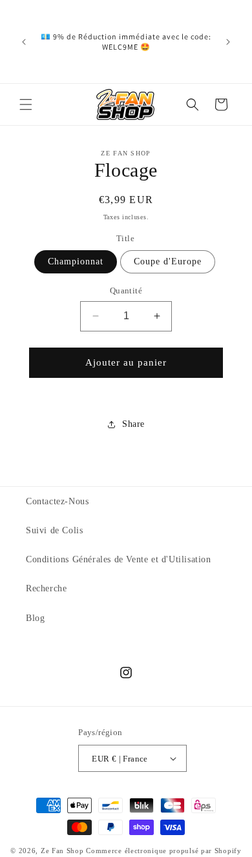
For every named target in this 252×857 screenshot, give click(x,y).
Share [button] (133, 424)
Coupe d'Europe (168, 261)
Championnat (75, 261)
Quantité (126, 290)
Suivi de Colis (54, 530)
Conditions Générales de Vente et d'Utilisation (118, 559)
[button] (26, 104)
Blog (35, 618)
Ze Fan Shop (62, 850)
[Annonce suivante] (228, 42)
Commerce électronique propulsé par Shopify (163, 850)
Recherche (46, 588)
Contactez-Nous (57, 501)
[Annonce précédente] (24, 42)
